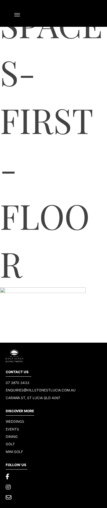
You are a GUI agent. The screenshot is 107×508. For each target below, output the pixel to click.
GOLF (10, 444)
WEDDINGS (15, 421)
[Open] (17, 15)
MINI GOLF (14, 452)
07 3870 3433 (17, 383)
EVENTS (12, 429)
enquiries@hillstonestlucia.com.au (41, 390)
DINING (12, 436)
